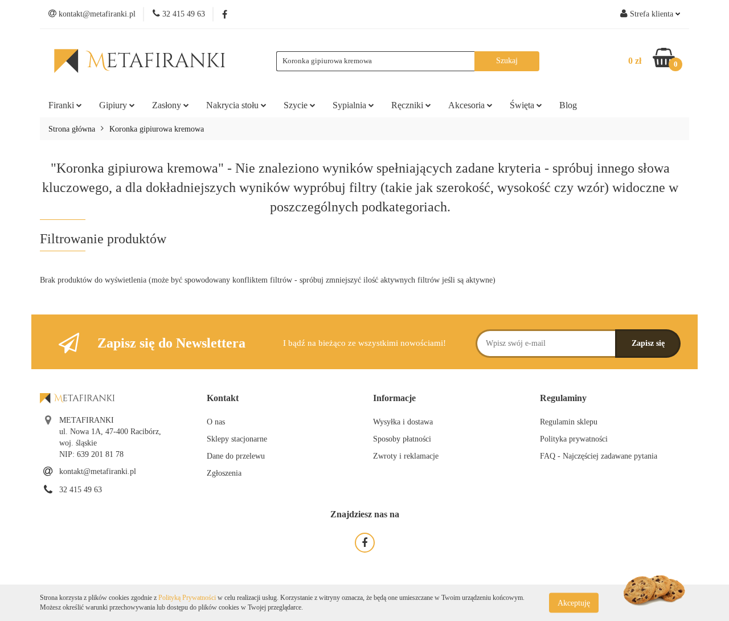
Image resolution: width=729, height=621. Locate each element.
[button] (223, 398)
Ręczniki (408, 105)
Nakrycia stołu (233, 105)
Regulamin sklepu (568, 422)
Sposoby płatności (402, 439)
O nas (216, 422)
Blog (568, 105)
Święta (523, 105)
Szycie (297, 105)
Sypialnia (350, 105)
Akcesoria (467, 105)
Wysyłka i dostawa (403, 422)
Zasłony (167, 105)
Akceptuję (574, 602)
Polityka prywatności (574, 439)
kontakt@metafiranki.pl (97, 471)
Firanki (62, 105)
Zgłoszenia (224, 473)
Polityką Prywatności (187, 598)
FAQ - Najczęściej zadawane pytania (598, 456)
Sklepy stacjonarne (237, 439)
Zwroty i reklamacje (406, 456)
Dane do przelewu (236, 456)
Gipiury (114, 105)
